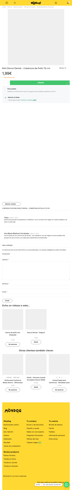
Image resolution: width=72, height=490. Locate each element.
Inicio (4, 7)
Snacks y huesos (29, 7)
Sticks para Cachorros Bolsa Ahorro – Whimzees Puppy (13, 382)
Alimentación (18, 7)
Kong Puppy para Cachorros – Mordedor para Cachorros (59, 382)
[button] (66, 484)
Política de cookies (63, 482)
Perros (10, 7)
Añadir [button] (36, 342)
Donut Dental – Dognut (36, 332)
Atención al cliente (14, 97)
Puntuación (6, 254)
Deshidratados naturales (45, 7)
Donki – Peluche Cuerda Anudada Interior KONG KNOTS (36, 380)
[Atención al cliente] (5, 98)
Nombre (5, 284)
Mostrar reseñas (10, 204)
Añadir (41, 83)
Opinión (5, 260)
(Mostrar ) (62, 68)
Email (4, 292)
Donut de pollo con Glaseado (12, 334)
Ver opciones (13, 344)
